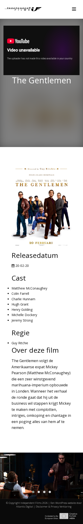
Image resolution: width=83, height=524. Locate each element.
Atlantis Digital (24, 506)
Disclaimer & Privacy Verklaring (53, 506)
